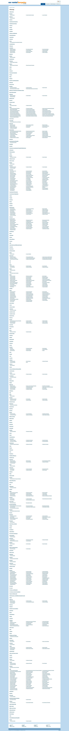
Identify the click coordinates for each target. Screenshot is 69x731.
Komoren (11, 343)
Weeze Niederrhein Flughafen (47, 136)
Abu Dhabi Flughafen (13, 699)
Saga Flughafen (45, 299)
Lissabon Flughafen (29, 498)
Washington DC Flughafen (13, 689)
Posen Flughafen (12, 494)
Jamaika (10, 288)
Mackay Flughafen (12, 52)
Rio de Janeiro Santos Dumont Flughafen (32, 88)
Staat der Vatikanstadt (13, 593)
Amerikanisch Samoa (13, 23)
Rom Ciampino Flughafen (46, 282)
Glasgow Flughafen (45, 223)
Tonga (10, 633)
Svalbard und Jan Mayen (13, 608)
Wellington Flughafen (29, 441)
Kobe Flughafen (45, 291)
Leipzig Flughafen (12, 135)
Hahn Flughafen (28, 134)
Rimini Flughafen (28, 282)
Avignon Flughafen (12, 175)
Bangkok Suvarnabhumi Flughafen (31, 621)
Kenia (10, 330)
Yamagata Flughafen (29, 301)
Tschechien (11, 640)
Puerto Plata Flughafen (13, 142)
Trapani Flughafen (45, 286)
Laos (10, 356)
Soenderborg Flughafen (13, 128)
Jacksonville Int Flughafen (13, 688)
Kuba (10, 352)
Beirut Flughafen (12, 365)
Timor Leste (11, 627)
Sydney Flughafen (45, 52)
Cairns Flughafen (28, 50)
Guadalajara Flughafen (46, 413)
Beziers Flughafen (12, 176)
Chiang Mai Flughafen (46, 621)
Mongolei (11, 424)
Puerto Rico (11, 501)
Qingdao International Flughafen (30, 112)
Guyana (10, 241)
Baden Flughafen (45, 131)
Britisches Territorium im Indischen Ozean (16, 90)
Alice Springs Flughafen (29, 49)
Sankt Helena (11, 531)
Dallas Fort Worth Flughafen (14, 670)
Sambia (10, 525)
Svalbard (11, 606)
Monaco (10, 422)
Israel (10, 271)
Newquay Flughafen (13, 228)
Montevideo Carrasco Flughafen (14, 667)
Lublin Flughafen (45, 494)
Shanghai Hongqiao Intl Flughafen (15, 113)
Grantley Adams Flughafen (13, 62)
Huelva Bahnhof (12, 581)
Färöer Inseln (11, 160)
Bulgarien (11, 94)
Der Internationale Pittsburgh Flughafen (15, 671)
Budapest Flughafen (29, 663)
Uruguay (10, 666)
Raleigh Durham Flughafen (46, 688)
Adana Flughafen (44, 647)
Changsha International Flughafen (14, 108)
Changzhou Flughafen (29, 108)
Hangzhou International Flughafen (14, 110)
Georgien (11, 199)
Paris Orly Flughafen (29, 181)
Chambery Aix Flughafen (46, 177)
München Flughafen (45, 135)
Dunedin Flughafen (45, 440)
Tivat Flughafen (28, 548)
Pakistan (10, 471)
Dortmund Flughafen (13, 133)
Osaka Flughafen (28, 299)
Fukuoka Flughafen (12, 291)
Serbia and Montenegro (13, 547)
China (10, 107)
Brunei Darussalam (12, 92)
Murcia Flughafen (45, 582)
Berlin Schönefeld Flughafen (14, 132)
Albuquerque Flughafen (29, 671)
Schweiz (10, 542)
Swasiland (11, 610)
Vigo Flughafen (28, 584)
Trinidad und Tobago (13, 635)
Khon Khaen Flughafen (29, 624)
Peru (10, 484)
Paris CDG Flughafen (13, 181)
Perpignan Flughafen (13, 182)
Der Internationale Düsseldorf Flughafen (15, 131)
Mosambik (11, 428)
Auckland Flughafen (13, 440)
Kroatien (10, 347)
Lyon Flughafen (28, 179)
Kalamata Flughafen (13, 209)
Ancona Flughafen (28, 277)
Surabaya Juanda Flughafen (30, 259)
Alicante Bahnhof (12, 571)
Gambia (10, 197)
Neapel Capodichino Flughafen (47, 280)
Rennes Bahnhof (28, 189)
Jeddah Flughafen (12, 536)
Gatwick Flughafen (28, 223)
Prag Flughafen (28, 641)
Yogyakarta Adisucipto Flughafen (47, 259)
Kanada (10, 319)
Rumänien (11, 514)
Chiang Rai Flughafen (13, 622)
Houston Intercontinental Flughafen (47, 687)
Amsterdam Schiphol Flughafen (14, 444)
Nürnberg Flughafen (13, 136)
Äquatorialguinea (12, 35)
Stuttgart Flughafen (29, 136)
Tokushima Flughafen (29, 300)
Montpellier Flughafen (46, 179)
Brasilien (11, 86)
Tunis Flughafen (12, 644)
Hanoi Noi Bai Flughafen (29, 702)
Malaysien (11, 384)
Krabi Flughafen (12, 623)
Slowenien (11, 563)
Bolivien (10, 78)
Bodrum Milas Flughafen (29, 648)
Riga (27, 362)
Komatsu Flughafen (29, 292)
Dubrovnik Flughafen (29, 348)
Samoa (10, 527)
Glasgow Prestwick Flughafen (14, 224)
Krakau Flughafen (28, 493)
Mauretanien (11, 406)
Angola (10, 27)
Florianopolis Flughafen (13, 87)
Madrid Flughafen (28, 575)
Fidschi (10, 162)
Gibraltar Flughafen (45, 573)
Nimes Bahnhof (12, 188)
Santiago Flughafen (29, 105)
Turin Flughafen (12, 284)
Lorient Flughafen (12, 179)
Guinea (10, 237)
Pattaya (27, 625)
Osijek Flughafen (12, 350)
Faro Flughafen (12, 498)
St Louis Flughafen (45, 686)
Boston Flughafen (28, 673)
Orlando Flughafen (12, 684)
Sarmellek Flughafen (13, 664)
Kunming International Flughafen (30, 111)
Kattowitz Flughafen (13, 493)
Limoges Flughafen (45, 178)
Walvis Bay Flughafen (29, 431)
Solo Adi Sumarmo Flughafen (14, 259)
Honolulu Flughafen (45, 676)
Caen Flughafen (12, 177)
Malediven (11, 390)
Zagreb (44, 350)
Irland (10, 264)
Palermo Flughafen (45, 285)
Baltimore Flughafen (13, 673)
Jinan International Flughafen (14, 111)
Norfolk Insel (11, 457)
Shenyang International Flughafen (31, 113)
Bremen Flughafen (45, 132)
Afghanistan (11, 11)
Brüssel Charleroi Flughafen (14, 65)
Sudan (10, 597)
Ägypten (10, 13)
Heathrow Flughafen (45, 224)
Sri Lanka (11, 586)
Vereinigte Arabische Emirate (14, 698)
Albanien (11, 16)
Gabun (10, 195)
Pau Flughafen (45, 181)
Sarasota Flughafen (13, 686)
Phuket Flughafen (28, 623)
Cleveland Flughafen (29, 674)
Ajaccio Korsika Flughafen (46, 174)
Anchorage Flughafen (45, 671)
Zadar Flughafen (28, 349)
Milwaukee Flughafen (13, 682)
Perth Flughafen (28, 52)
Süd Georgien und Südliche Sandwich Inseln (17, 595)
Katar (10, 328)
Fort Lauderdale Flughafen (30, 676)
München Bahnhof (45, 137)
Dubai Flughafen (28, 699)
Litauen (10, 372)
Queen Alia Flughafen (13, 310)
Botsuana (11, 82)
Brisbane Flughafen (13, 50)
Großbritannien (12, 218)
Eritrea (10, 153)
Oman (10, 464)
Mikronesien (11, 418)
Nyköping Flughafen (45, 539)
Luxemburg (11, 375)
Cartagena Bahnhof (45, 571)
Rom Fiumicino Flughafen (13, 283)
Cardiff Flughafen (28, 221)
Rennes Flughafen (45, 182)
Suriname (11, 604)
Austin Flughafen (44, 672)
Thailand (11, 620)
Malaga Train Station (13, 582)
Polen (10, 491)
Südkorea (11, 599)
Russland (11, 520)
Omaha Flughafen (28, 683)
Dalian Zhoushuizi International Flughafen (48, 108)
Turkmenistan (11, 651)
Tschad (10, 638)
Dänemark (11, 123)
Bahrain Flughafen (12, 57)
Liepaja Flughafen (12, 361)
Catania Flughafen (12, 279)
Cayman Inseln (12, 102)
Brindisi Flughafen (45, 278)
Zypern (10, 719)
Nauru (10, 433)
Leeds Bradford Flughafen (13, 226)
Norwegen (11, 459)
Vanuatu (10, 693)
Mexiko (10, 412)
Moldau (10, 420)
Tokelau (10, 631)
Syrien (10, 612)
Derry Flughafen (45, 221)
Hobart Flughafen (45, 51)
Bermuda (11, 70)
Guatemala (11, 235)
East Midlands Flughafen (29, 222)
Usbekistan (11, 691)
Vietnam (10, 701)
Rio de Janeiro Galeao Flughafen (14, 88)
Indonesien (11, 255)
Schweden (11, 538)
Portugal (10, 497)
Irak (10, 260)
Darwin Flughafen (12, 51)
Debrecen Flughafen (13, 663)
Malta (10, 394)
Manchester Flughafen (29, 227)
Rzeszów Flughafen (13, 495)
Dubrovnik (11, 348)
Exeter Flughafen (12, 223)
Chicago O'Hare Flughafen (46, 673)
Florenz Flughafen (28, 279)
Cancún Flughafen (12, 413)
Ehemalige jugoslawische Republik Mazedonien (17, 148)
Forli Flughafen (28, 285)
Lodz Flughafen (45, 493)
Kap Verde (11, 324)
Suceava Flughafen (12, 519)
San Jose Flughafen (29, 685)
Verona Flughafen (45, 284)
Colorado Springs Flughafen (46, 674)
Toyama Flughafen (45, 300)
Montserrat (11, 426)
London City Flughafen (46, 226)
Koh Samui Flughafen (45, 622)
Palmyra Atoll (11, 475)
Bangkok (11, 621)
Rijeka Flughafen (28, 350)
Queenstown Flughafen (13, 441)
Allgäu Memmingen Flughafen (30, 131)
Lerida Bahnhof (45, 581)
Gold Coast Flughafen (29, 51)
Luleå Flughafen (12, 539)
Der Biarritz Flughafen (13, 174)
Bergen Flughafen (12, 460)
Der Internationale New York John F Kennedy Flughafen (34, 670)
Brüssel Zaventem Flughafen (30, 65)
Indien (10, 252)
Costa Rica (11, 120)
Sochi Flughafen (12, 522)
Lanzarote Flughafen (13, 575)
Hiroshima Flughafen (29, 291)
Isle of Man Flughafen (29, 225)
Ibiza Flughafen (28, 574)
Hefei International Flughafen (47, 110)
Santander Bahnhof (29, 583)
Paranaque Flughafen (13, 487)
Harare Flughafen (12, 555)
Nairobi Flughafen (28, 331)
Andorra (10, 25)
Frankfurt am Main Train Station (14, 137)
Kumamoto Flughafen (45, 292)
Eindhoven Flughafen (29, 444)
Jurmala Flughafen (12, 362)
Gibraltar (10, 203)
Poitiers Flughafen (28, 182)
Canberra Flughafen (45, 50)
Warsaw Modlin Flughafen (29, 495)
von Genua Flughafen (13, 285)
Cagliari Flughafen (12, 277)
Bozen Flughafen (28, 278)
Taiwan (10, 616)
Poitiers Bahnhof (12, 189)
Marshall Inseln (12, 401)
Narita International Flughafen (14, 299)
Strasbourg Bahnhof (45, 189)
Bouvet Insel (11, 84)
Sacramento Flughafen (46, 684)
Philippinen (11, 486)
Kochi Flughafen (12, 292)
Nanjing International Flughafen (47, 111)
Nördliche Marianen (12, 455)
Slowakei (11, 560)
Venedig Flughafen (29, 284)
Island (10, 268)
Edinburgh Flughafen (45, 222)
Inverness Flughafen (13, 225)
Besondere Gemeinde (13, 72)
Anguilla (10, 29)
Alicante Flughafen (28, 572)
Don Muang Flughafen (29, 622)
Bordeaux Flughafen (29, 176)
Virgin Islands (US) (12, 704)
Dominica (11, 139)
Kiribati (10, 337)
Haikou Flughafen (45, 109)
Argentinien (11, 37)
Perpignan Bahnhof (45, 188)
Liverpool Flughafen (29, 226)
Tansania (11, 618)
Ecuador (10, 146)
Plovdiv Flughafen (12, 96)
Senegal (10, 545)
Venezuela (11, 695)
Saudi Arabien (11, 535)
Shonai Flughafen (12, 300)
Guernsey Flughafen (29, 224)
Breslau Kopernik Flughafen (14, 492)
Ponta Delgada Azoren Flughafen (47, 498)
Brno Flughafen (12, 641)
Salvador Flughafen (29, 87)
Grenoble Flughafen (13, 178)
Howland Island (12, 250)
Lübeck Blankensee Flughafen (30, 135)
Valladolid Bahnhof (12, 584)
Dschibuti (11, 144)
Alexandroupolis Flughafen (30, 208)
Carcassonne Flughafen (29, 177)
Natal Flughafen (45, 87)
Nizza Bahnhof (28, 188)
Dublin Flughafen (24, 726)
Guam (10, 233)
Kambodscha (11, 315)
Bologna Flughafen (12, 278)
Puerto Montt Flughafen (13, 105)
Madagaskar (11, 380)
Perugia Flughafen (12, 281)
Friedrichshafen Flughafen (13, 134)
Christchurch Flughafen (29, 440)
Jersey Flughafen (45, 225)
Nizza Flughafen (45, 180)
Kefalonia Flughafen (45, 209)
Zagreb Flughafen (45, 349)
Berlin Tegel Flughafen (29, 132)
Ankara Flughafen (12, 647)
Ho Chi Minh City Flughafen (46, 702)
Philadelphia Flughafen (29, 688)
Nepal (10, 435)
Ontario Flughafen (45, 683)
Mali (10, 392)
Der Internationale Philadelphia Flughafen (48, 670)
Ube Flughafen (12, 301)
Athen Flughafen (44, 208)
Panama (10, 477)
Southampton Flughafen (46, 228)
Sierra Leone (11, 552)
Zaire (10, 715)
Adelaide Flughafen (12, 49)
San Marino (11, 529)
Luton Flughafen (12, 227)
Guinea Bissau (12, 239)
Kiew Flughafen (12, 660)
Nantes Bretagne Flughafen (14, 180)
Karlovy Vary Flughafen (46, 641)
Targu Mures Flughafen (29, 519)
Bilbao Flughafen (12, 573)
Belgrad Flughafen (12, 548)
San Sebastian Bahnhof (13, 583)
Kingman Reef (11, 333)
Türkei (10, 646)
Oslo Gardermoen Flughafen (46, 460)
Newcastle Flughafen (45, 227)
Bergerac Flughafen (45, 175)
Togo (10, 629)
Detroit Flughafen (45, 675)
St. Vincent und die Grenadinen (14, 591)
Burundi (10, 100)
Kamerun (11, 317)
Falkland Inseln (12, 158)
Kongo (10, 345)
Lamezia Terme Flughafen (46, 279)
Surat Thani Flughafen (46, 623)
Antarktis (11, 31)
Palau (10, 473)
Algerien (10, 19)
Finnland (11, 165)
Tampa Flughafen (12, 687)
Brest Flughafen (45, 176)
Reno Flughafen (28, 684)
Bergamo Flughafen (45, 277)
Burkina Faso (11, 98)
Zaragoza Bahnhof (45, 584)
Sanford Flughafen (45, 685)
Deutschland (11, 129)
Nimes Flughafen (28, 180)
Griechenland (11, 207)
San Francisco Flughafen (13, 685)
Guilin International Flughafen (30, 109)
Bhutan (10, 74)
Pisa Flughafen (45, 281)
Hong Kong (11, 248)
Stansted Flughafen (12, 229)
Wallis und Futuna (12, 708)
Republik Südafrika (12, 504)
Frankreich (11, 169)
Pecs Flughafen (45, 663)
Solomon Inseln (12, 566)
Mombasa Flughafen (13, 331)
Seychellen (11, 550)
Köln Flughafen (28, 137)
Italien (10, 274)
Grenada (10, 205)
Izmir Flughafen (12, 649)
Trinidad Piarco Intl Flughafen (14, 636)
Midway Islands (12, 416)
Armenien (11, 39)
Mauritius (11, 408)
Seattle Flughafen (28, 686)
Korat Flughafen (45, 624)
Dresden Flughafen (29, 133)
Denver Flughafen (28, 675)
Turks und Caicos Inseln (13, 653)
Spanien (10, 570)
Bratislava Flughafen (13, 561)
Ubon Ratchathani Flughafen (14, 624)
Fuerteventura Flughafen (29, 573)
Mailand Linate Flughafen (13, 280)
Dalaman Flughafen (29, 647)
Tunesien (11, 643)
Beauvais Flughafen (13, 173)
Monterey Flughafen (29, 682)
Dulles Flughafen (12, 676)
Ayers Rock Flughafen (45, 49)
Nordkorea (11, 453)
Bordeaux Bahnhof (45, 173)
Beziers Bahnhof (28, 173)
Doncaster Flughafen (13, 222)
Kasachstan (11, 326)
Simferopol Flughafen (29, 660)
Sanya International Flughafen (47, 112)
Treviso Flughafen (28, 283)
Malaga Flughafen (45, 575)
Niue (10, 451)
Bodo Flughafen (28, 460)
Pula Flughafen (45, 348)
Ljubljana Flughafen (13, 564)
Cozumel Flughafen (29, 413)
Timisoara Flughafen (45, 519)
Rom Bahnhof (12, 286)
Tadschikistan (11, 614)
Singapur (11, 557)
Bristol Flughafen (12, 221)
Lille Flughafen (28, 178)
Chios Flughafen (12, 208)
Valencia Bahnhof (45, 583)
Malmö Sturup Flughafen (29, 539)
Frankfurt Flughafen (45, 133)
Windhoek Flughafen (13, 431)
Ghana (10, 201)
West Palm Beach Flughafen (30, 687)
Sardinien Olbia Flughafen (30, 286)
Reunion (10, 509)
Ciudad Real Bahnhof (13, 572)
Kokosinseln (11, 339)
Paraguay (11, 482)
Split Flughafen (12, 349)
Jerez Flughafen (45, 574)
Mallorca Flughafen (29, 582)
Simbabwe (11, 554)
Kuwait (10, 354)
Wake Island (11, 706)
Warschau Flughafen (29, 494)
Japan (10, 290)
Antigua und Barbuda (13, 33)
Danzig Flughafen (45, 492)
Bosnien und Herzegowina (14, 80)
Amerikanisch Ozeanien (13, 21)
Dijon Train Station (28, 174)
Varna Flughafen (45, 95)
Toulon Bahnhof (12, 190)
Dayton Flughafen (12, 675)
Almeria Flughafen (28, 571)
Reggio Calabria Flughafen (14, 282)
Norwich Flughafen (29, 228)
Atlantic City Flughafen (29, 672)
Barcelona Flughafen (45, 572)
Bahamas (11, 54)
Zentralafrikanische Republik (14, 717)
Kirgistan (11, 335)
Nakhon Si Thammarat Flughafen (14, 625)
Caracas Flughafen (12, 696)
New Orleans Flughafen (46, 682)
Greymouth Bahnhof (45, 441)
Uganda (10, 657)
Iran (10, 262)
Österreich (11, 467)
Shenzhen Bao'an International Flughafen (48, 113)
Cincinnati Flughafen (13, 674)
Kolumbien (11, 341)
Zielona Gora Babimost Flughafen (47, 495)
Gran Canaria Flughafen (13, 574)
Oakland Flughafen (12, 683)
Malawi (10, 382)
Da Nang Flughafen (13, 702)
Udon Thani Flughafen (46, 625)
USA (10, 669)
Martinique (11, 403)
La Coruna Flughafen (29, 581)
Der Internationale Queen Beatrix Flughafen (16, 42)
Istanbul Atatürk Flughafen (46, 648)
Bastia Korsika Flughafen (29, 175)
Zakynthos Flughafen (13, 215)
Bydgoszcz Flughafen (29, 492)
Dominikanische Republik (13, 141)
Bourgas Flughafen (12, 95)
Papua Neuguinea (12, 480)
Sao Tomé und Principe (13, 533)
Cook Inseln (11, 118)
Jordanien (11, 308)
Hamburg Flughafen (45, 134)
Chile (10, 104)
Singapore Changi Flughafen (14, 558)
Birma (10, 76)
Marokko (10, 397)
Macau (10, 378)
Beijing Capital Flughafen (13, 109)
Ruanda (10, 512)
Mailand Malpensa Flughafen (30, 280)
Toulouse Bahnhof (28, 190)
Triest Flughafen (45, 283)
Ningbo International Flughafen (14, 112)
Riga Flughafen (28, 361)
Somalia (10, 568)
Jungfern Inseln (12, 311)
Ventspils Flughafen (45, 361)
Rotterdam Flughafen (45, 444)
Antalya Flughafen (12, 648)
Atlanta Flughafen (12, 672)
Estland (10, 155)
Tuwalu (10, 655)
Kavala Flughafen (28, 209)
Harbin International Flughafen (30, 110)
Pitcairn (10, 489)
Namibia (10, 430)
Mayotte (10, 410)
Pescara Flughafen (29, 281)
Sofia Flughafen (28, 95)
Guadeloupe (11, 231)
